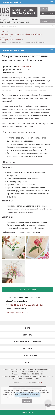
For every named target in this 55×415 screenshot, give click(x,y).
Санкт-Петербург (47, 13)
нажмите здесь (24, 397)
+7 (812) (10, 19)
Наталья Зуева (24, 66)
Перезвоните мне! (47, 21)
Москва (44, 9)
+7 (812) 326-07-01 (17, 304)
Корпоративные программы (27, 342)
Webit (40, 383)
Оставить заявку (27, 412)
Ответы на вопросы (27, 355)
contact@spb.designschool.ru (17, 312)
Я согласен (27, 401)
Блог (27, 362)
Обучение (27, 335)
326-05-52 (36, 304)
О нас (27, 328)
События (27, 348)
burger (52, 50)
